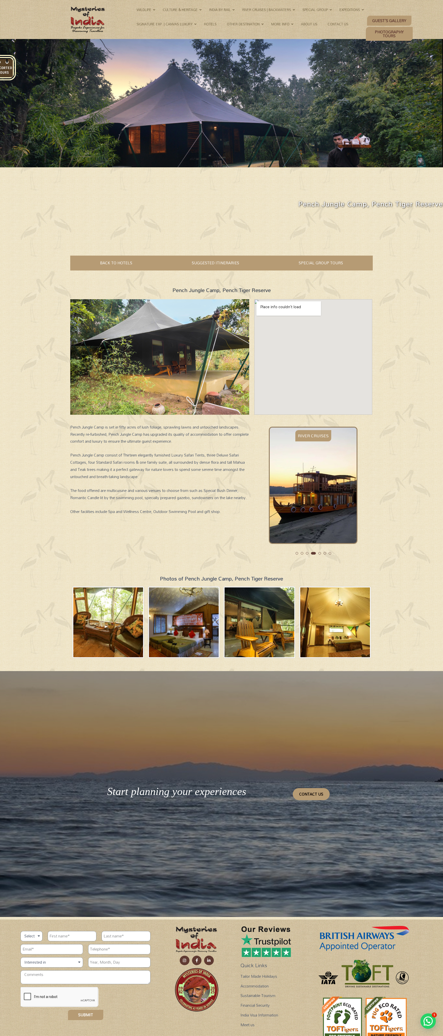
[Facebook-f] (197, 960)
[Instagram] (184, 960)
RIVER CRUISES (313, 436)
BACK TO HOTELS (116, 263)
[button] (389, 21)
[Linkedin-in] (209, 960)
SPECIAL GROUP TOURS (321, 263)
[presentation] (273, 495)
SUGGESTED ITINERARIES (215, 263)
